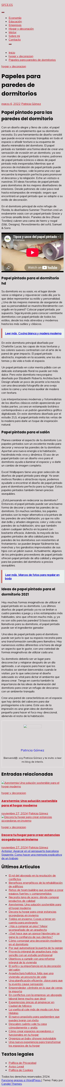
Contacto (15, 39)
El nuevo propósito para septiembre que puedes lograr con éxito (34, 1018)
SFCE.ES (7, 5)
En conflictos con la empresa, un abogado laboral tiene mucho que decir (35, 996)
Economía (15, 18)
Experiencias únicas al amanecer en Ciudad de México (31, 1004)
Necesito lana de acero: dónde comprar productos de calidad (34, 899)
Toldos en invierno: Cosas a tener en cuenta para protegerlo (32, 920)
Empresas (15, 25)
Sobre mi (14, 36)
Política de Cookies (21, 1070)
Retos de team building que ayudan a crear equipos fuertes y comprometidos (36, 891)
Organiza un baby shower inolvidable (32, 1038)
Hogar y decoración (21, 28)
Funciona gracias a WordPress (21, 1080)
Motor (12, 32)
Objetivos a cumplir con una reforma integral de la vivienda (32, 960)
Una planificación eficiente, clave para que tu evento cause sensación (36, 982)
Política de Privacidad (22, 1063)
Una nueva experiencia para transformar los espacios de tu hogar (35, 1043)
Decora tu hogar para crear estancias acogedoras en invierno (32, 913)
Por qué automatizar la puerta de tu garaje (36, 948)
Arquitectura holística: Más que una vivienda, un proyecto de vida (31, 975)
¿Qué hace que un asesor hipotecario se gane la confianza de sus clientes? (34, 935)
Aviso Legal (16, 1066)
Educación (15, 21)
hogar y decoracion (13, 66)
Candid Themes (11, 1084)
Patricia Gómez (31, 104)
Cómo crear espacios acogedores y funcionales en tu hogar (31, 1032)
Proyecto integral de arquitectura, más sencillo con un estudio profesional (33, 953)
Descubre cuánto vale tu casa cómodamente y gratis (28, 1025)
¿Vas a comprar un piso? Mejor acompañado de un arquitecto (28, 928)
